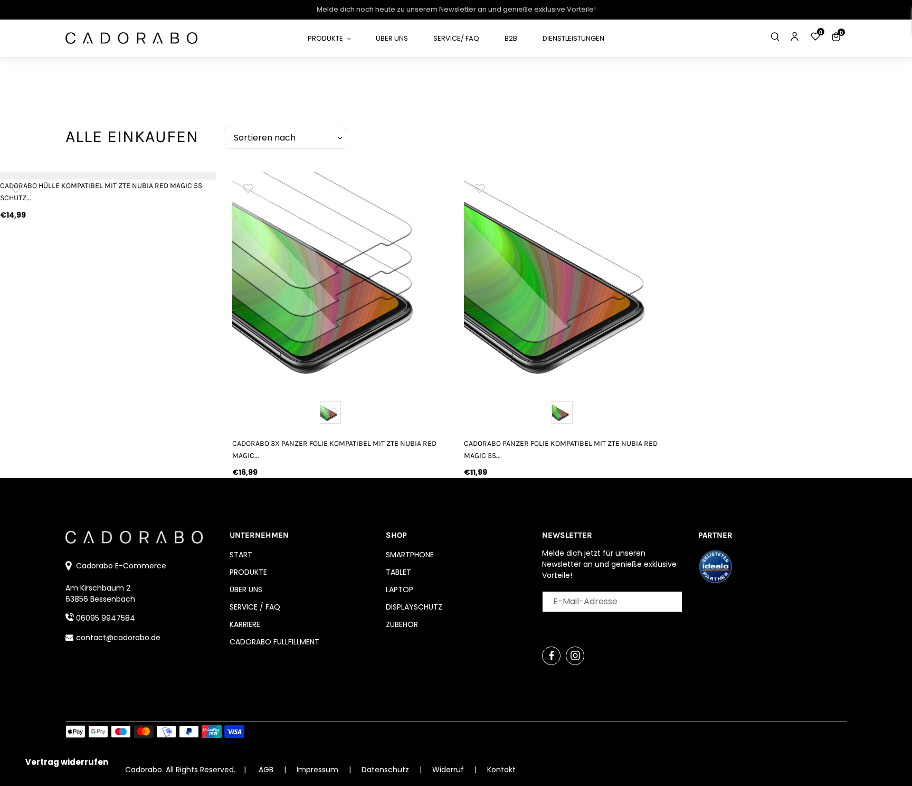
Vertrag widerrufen (66, 762)
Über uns (246, 589)
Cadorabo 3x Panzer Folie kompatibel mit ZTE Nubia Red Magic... (334, 449)
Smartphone (410, 554)
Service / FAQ (255, 607)
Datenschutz (386, 769)
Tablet (398, 572)
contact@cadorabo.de (118, 637)
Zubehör (402, 624)
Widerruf (449, 769)
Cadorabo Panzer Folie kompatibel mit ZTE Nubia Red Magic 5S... (561, 449)
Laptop (399, 589)
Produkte (248, 572)
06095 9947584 (105, 618)
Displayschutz (414, 607)
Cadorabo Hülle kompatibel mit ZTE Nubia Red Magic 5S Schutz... (101, 191)
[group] (340, 280)
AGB (266, 769)
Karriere (245, 624)
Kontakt (501, 769)
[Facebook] (551, 656)
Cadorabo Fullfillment (274, 642)
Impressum (318, 769)
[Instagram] (575, 656)
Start (241, 554)
